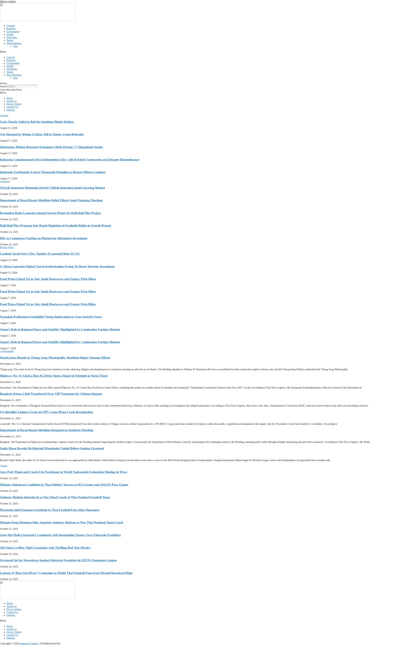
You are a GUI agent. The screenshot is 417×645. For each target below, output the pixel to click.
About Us (12, 101)
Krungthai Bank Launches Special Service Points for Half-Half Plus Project (50, 213)
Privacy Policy (14, 104)
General (11, 25)
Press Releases (14, 43)
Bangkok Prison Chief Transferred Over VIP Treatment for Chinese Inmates (51, 393)
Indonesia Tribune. (29, 643)
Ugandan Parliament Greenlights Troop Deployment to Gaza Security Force (51, 316)
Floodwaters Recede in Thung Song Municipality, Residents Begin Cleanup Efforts (55, 357)
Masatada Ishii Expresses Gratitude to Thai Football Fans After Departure (49, 510)
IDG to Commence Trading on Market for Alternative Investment (43, 238)
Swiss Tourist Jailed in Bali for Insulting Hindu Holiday (37, 121)
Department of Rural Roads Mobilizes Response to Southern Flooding (46, 430)
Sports (10, 40)
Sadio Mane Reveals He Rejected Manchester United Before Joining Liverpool (52, 448)
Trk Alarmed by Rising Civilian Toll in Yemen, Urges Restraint (42, 134)
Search (3, 86)
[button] (208, 51)
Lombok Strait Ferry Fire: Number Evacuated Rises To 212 (40, 253)
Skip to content (7, 1)
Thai (15, 46)
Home (10, 98)
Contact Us (12, 107)
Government (13, 31)
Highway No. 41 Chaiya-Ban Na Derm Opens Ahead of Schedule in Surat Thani (54, 375)
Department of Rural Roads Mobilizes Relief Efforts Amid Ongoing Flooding (51, 200)
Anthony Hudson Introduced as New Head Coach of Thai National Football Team (55, 497)
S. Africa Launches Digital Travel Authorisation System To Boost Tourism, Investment (57, 266)
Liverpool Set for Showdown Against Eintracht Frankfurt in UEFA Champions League (58, 560)
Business (11, 28)
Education (12, 37)
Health (10, 34)
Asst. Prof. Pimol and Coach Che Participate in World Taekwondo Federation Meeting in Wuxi (63, 472)
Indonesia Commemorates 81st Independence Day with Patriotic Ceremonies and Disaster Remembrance (69, 159)
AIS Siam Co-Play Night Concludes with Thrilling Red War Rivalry (45, 547)
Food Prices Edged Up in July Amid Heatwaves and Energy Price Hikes (48, 279)
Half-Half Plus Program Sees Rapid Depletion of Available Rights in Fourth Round (55, 225)
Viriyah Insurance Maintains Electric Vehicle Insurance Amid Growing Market (52, 187)
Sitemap (11, 109)
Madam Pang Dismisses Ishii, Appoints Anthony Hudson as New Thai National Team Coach (61, 522)
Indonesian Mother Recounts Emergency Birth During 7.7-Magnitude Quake (51, 147)
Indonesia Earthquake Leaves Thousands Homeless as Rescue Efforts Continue (52, 172)
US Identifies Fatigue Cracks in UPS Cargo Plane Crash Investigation (46, 412)
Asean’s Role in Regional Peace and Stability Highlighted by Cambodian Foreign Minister (60, 329)
